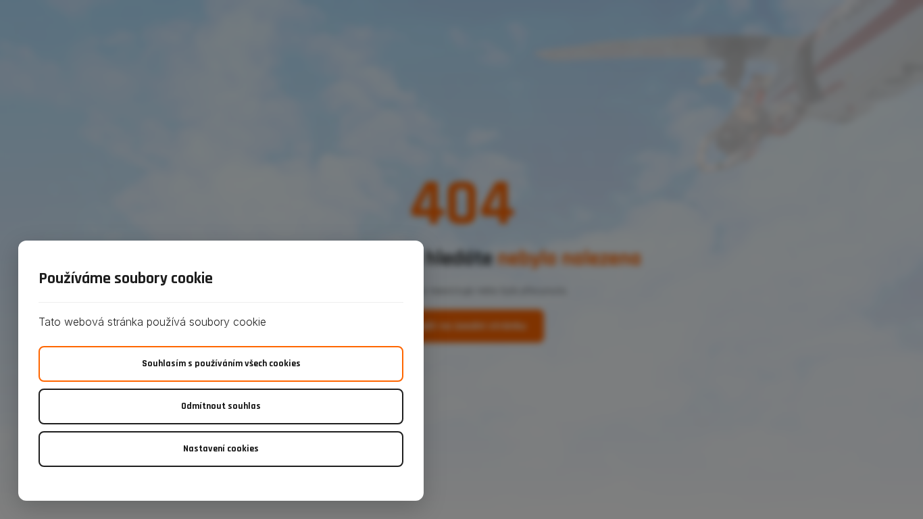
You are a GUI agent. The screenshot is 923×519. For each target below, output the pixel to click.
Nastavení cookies (221, 449)
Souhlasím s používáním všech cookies (221, 363)
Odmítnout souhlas (221, 406)
